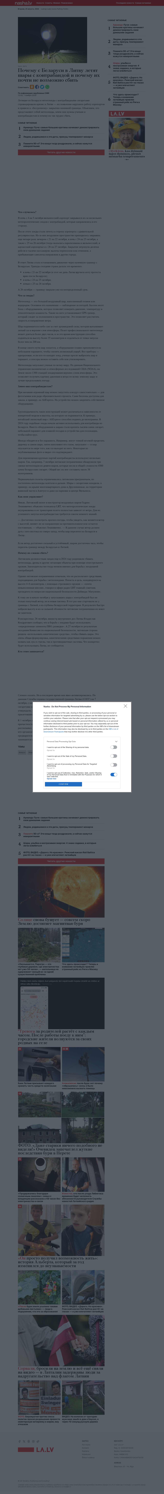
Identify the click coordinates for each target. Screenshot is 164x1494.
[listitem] (82, 741)
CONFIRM (63, 784)
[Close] (126, 706)
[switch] (113, 747)
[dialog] (82, 747)
